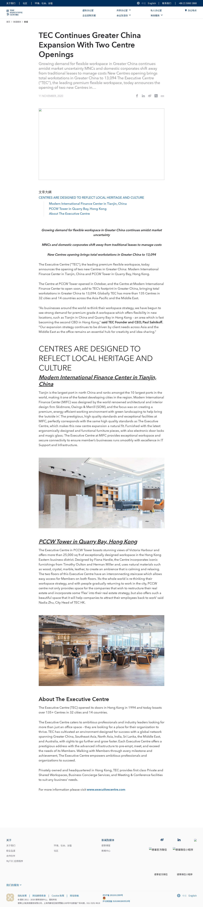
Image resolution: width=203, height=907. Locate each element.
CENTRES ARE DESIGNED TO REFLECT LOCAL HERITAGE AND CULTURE (91, 198)
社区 (25, 3)
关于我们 (10, 3)
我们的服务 (12, 885)
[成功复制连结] (162, 96)
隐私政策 (22, 895)
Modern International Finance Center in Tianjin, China (88, 203)
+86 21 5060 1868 (188, 3)
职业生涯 (10, 850)
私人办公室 (156, 10)
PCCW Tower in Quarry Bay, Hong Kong (78, 209)
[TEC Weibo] (162, 840)
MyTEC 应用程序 (14, 861)
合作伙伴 (10, 855)
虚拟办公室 (88, 10)
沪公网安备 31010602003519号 (116, 901)
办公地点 (192, 10)
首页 (8, 21)
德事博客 (106, 845)
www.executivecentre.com (106, 789)
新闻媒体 (17, 21)
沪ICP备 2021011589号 (113, 895)
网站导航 (74, 895)
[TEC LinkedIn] (179, 840)
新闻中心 (106, 850)
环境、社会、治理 (44, 3)
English (152, 3)
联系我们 (166, 3)
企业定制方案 (89, 15)
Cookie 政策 (58, 895)
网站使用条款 (39, 895)
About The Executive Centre (69, 213)
